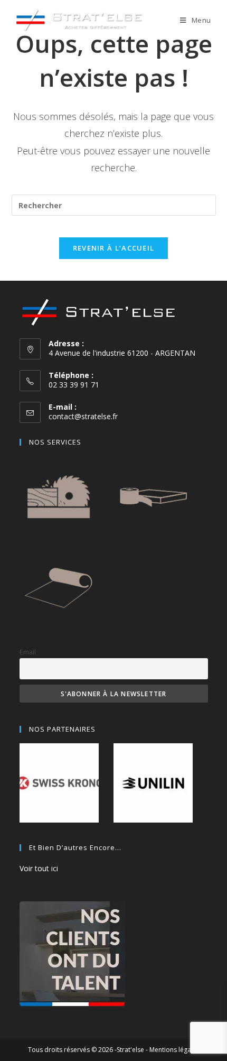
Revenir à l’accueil (114, 248)
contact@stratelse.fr (83, 416)
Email (28, 652)
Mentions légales (174, 1049)
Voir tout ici (39, 868)
